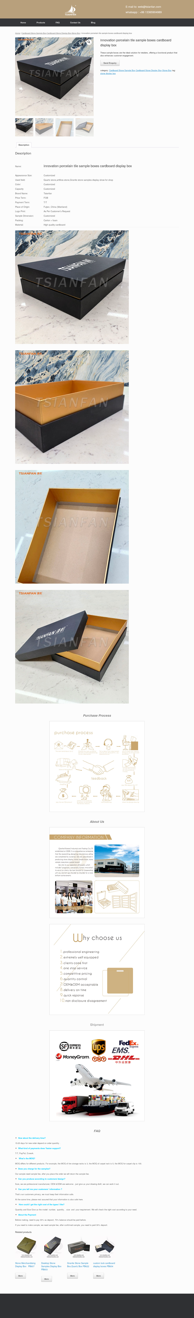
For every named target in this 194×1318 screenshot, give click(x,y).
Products (41, 22)
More (20, 1275)
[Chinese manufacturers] (70, 9)
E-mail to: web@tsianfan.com (143, 6)
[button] (89, 42)
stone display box (108, 73)
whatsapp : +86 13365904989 (144, 12)
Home (23, 22)
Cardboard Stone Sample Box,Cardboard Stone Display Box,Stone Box (51, 33)
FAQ (58, 22)
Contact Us (75, 22)
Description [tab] (23, 144)
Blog (93, 22)
